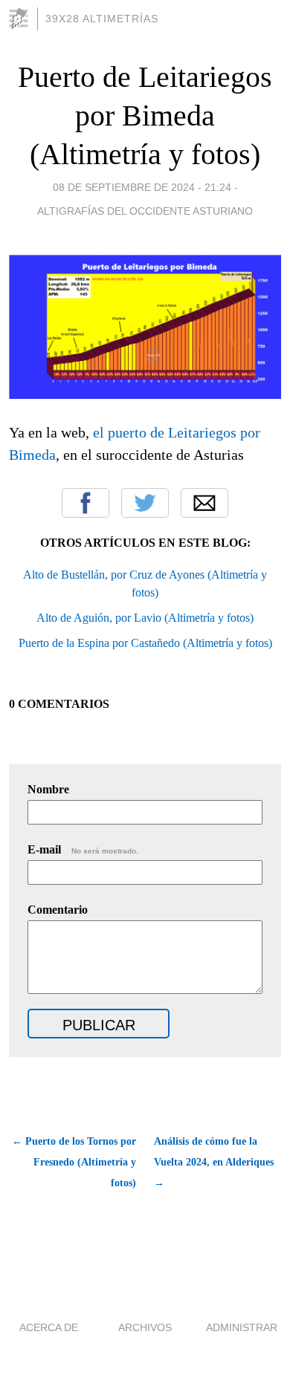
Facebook (85, 503)
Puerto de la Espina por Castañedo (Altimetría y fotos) (145, 643)
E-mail (83, 849)
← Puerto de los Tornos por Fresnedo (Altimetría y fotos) (74, 1162)
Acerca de (48, 1327)
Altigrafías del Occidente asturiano (145, 211)
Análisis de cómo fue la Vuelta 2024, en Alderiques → (214, 1162)
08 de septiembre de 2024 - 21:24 (142, 187)
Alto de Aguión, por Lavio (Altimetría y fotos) (145, 617)
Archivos (145, 1327)
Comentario (58, 909)
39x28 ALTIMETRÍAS (101, 19)
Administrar (241, 1327)
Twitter (145, 503)
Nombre (48, 789)
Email (204, 503)
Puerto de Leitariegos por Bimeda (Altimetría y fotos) (145, 115)
